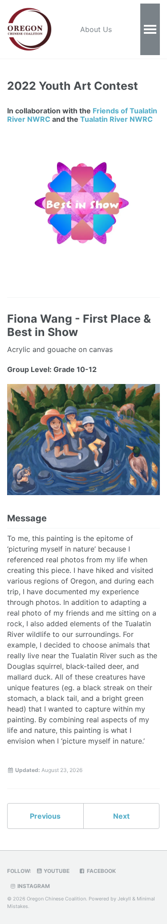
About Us (96, 29)
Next (121, 816)
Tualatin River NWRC (116, 119)
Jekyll (124, 899)
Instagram (33, 886)
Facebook (101, 871)
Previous (45, 816)
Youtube (55, 871)
